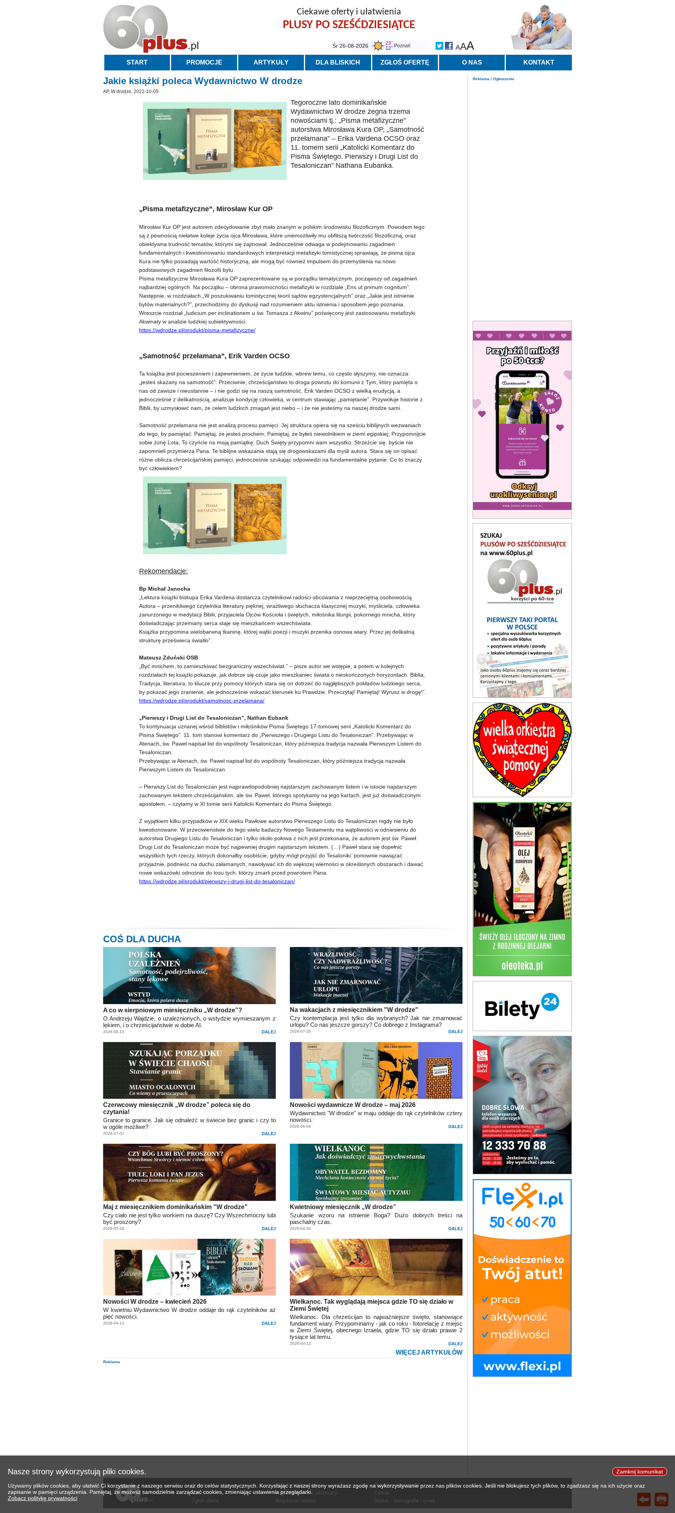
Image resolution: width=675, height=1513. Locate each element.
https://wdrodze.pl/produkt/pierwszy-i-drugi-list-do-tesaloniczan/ (217, 881)
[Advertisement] (522, 198)
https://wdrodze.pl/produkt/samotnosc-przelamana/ (201, 700)
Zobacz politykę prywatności (42, 1498)
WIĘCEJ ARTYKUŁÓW (429, 1352)
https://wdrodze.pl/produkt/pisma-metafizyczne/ (197, 330)
